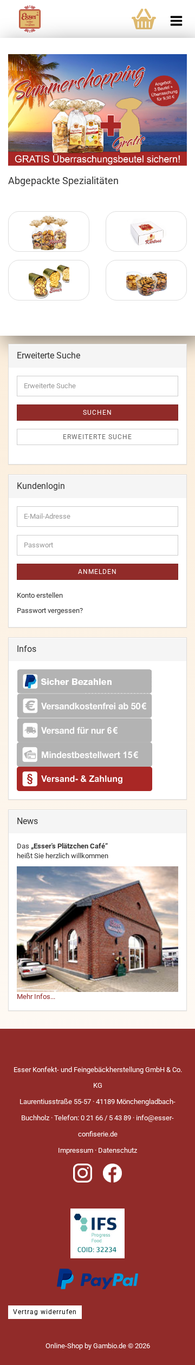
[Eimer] (48, 280)
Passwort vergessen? (50, 610)
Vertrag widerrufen (45, 1312)
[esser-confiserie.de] (20, 27)
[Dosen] (146, 280)
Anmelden (97, 572)
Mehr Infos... (36, 996)
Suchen (97, 412)
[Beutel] (48, 231)
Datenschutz (117, 1150)
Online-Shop (64, 1346)
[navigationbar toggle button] (176, 16)
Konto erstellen (40, 595)
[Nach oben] (165, 1348)
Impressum (75, 1150)
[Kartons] (146, 231)
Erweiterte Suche (97, 437)
